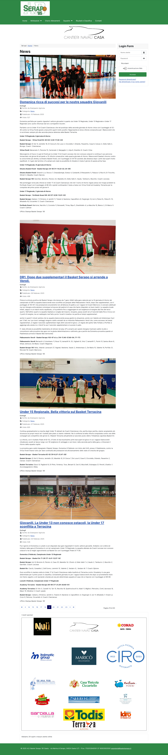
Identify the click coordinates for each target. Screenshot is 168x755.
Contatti (98, 21)
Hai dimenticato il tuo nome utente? (132, 82)
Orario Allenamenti (52, 21)
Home (24, 21)
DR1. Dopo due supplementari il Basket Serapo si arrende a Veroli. (64, 279)
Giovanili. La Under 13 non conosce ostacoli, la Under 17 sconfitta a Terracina (62, 524)
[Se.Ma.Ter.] (42, 684)
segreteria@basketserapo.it (121, 748)
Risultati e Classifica (84, 21)
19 (49, 607)
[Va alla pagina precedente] (25, 607)
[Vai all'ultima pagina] (74, 607)
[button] (3, 31)
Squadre (66, 21)
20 (53, 607)
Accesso (133, 74)
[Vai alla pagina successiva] (70, 607)
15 (33, 607)
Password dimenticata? (127, 79)
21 (58, 607)
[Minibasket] (40, 21)
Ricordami (125, 63)
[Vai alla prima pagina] (22, 607)
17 (41, 607)
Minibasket (35, 21)
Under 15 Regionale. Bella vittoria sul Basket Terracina (60, 412)
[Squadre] (71, 21)
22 (62, 607)
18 (45, 607)
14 (29, 607)
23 (66, 607)
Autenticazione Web (134, 68)
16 (37, 607)
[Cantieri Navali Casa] (84, 626)
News (32, 111)
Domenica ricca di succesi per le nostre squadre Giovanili (63, 102)
